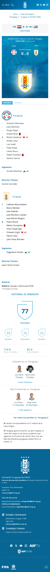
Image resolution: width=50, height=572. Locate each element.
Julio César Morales (15, 239)
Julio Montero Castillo (16, 214)
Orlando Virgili (13, 232)
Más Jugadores (25, 410)
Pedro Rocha (12, 222)
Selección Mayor (27, 14)
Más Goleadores (25, 382)
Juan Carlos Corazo (10, 265)
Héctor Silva (12, 235)
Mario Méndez (13, 208)
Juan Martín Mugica (16, 218)
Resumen (7, 103)
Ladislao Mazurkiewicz (17, 204)
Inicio (15, 14)
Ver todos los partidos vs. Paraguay (30, 417)
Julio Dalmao (12, 211)
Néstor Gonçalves (15, 225)
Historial (18, 103)
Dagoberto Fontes (15, 252)
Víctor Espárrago (14, 228)
